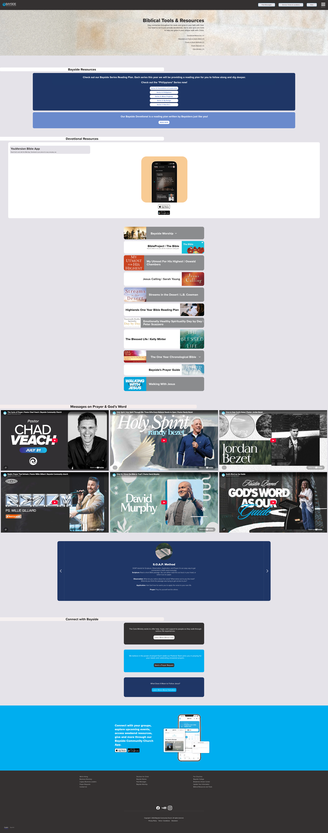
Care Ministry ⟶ (198, 49)
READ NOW (164, 122)
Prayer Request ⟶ (197, 46)
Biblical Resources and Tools (202, 787)
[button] (323, 5)
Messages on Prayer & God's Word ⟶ (191, 39)
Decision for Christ (142, 776)
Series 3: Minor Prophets (164, 96)
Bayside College (198, 779)
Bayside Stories (141, 779)
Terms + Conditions (164, 821)
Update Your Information (201, 784)
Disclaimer (175, 821)
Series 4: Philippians (164, 92)
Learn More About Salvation (164, 690)
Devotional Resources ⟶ (195, 35)
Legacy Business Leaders (88, 782)
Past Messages (267, 5)
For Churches (197, 776)
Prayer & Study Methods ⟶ (194, 42)
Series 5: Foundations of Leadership (164, 88)
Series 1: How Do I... (164, 105)
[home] (9, 4)
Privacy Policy (153, 821)
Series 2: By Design (164, 100)
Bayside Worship (141, 784)
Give (311, 5)
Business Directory (86, 779)
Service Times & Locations (291, 5)
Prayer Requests (85, 784)
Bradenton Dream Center (201, 782)
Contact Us (83, 787)
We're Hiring (84, 776)
